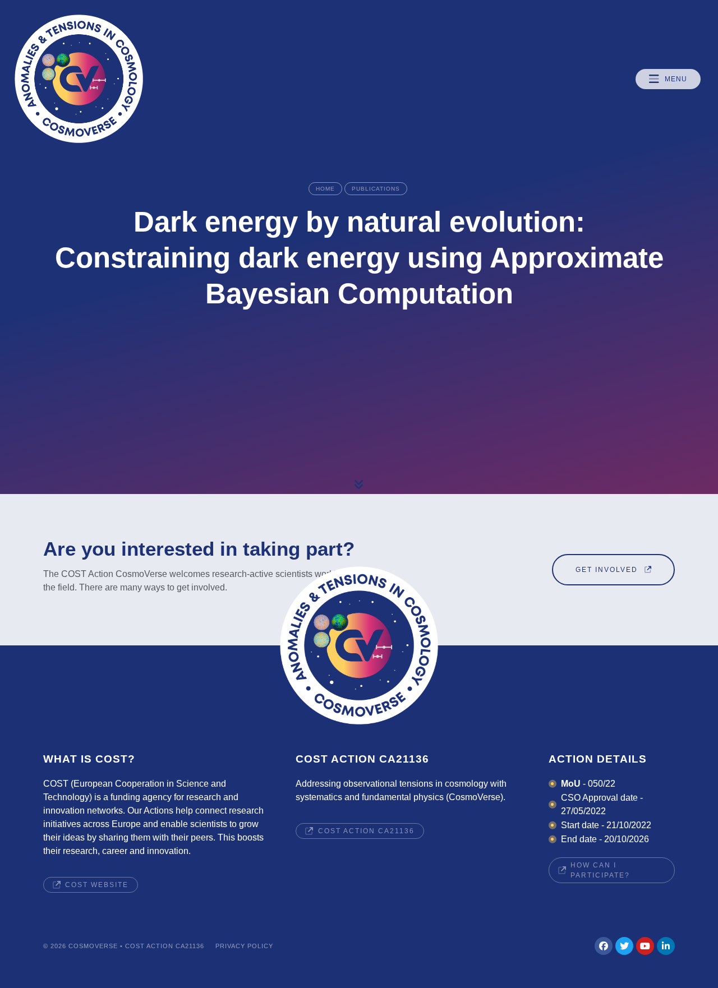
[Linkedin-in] (666, 946)
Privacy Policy (244, 946)
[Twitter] (624, 946)
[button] (668, 79)
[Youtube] (645, 946)
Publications (376, 189)
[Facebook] (604, 946)
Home (325, 189)
